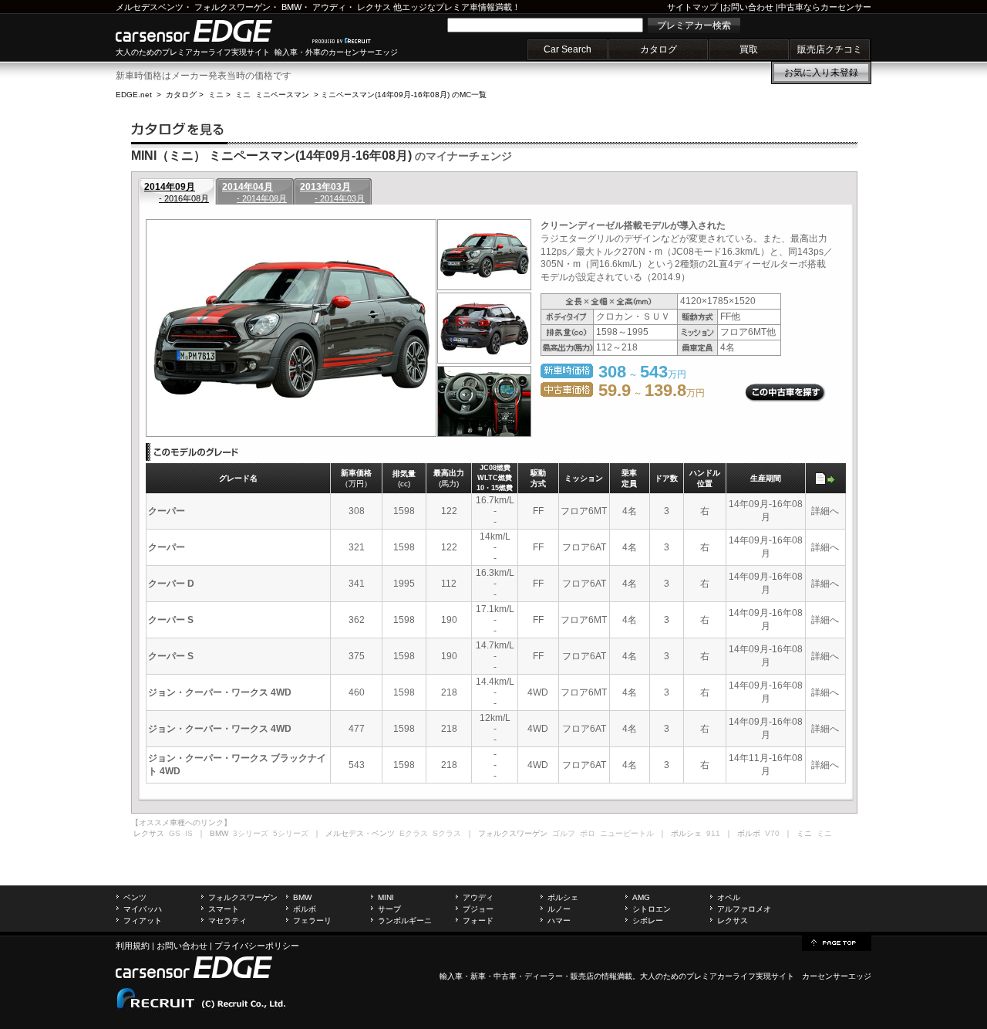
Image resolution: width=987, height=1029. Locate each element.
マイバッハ (142, 909)
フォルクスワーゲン (232, 7)
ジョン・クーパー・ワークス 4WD (219, 692)
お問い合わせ (748, 7)
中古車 (505, 976)
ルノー (559, 909)
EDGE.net (134, 94)
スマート (223, 909)
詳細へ (825, 511)
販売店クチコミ (829, 49)
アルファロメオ (744, 909)
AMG (641, 897)
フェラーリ (312, 920)
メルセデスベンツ (150, 7)
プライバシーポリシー (256, 945)
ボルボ (304, 909)
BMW (291, 7)
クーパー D (171, 583)
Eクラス (413, 833)
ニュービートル (627, 833)
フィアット (142, 920)
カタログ (658, 49)
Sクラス (447, 833)
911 (713, 833)
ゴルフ (563, 833)
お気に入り (821, 72)
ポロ (587, 833)
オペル (728, 897)
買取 (748, 49)
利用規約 (133, 945)
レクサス (374, 7)
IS (189, 833)
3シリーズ (250, 833)
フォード (478, 920)
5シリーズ (290, 833)
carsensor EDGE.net (210, 31)
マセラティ (227, 920)
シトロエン (651, 909)
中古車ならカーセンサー (824, 7)
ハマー (559, 920)
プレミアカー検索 (694, 25)
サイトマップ (692, 7)
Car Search (567, 49)
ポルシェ (562, 897)
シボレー (647, 920)
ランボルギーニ (405, 920)
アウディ (329, 7)
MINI (386, 897)
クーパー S (171, 619)
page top (836, 942)
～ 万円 (651, 393)
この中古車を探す (785, 393)
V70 (772, 833)
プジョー (478, 909)
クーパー (166, 511)
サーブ (389, 909)
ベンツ (135, 897)
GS (174, 833)
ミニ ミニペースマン (272, 94)
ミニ (216, 94)
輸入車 (451, 976)
